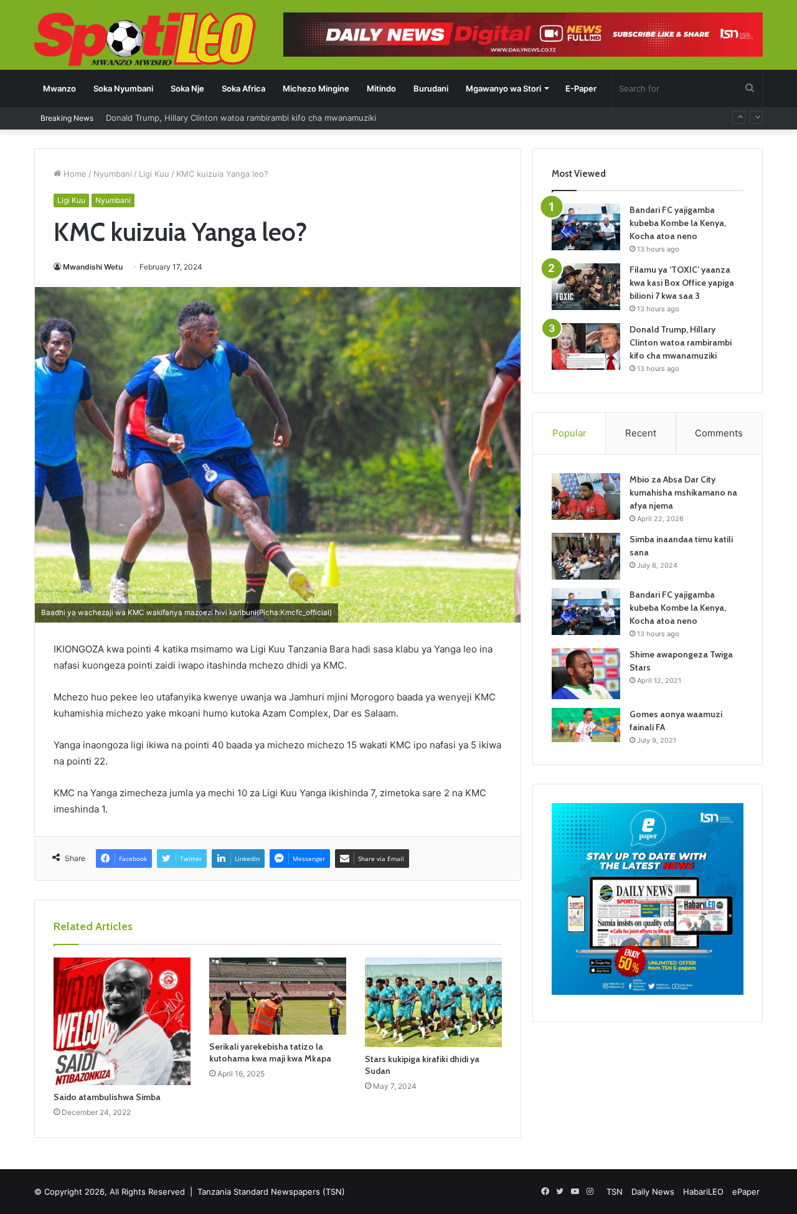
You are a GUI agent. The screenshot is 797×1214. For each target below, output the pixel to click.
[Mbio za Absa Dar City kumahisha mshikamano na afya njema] (586, 496)
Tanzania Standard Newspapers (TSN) (271, 1192)
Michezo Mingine (316, 88)
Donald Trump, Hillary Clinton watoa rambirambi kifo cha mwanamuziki (681, 342)
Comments (719, 433)
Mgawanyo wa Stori (503, 88)
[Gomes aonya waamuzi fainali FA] (586, 725)
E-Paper (581, 88)
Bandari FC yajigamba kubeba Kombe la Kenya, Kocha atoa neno (678, 223)
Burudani (430, 88)
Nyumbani (112, 174)
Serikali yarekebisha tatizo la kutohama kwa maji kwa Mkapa (270, 1052)
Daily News (652, 1192)
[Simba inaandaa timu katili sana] (586, 556)
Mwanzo (59, 88)
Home (74, 174)
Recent (640, 433)
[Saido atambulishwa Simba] (122, 1021)
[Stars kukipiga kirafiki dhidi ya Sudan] (433, 1002)
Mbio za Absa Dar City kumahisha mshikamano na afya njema (683, 492)
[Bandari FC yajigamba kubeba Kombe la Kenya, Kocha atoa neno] (586, 227)
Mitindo (381, 88)
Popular (569, 433)
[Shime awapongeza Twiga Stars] (586, 673)
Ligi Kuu (154, 174)
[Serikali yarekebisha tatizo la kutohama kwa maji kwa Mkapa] (277, 996)
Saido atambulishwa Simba (107, 1097)
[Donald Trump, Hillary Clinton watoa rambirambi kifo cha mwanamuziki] (586, 346)
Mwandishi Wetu (93, 266)
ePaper (746, 1192)
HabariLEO (703, 1192)
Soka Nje (187, 88)
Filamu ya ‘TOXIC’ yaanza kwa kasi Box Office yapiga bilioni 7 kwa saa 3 (682, 282)
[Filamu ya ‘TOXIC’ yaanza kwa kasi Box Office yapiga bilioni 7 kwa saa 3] (586, 286)
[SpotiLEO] (145, 40)
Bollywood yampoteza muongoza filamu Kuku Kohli (203, 125)
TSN (614, 1192)
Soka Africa (243, 88)
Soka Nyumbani (123, 88)
